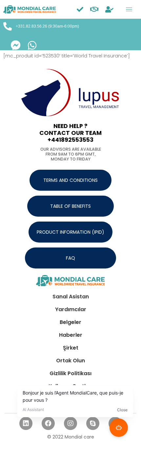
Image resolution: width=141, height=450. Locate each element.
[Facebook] (48, 423)
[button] (70, 180)
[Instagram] (70, 423)
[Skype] (92, 423)
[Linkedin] (25, 423)
